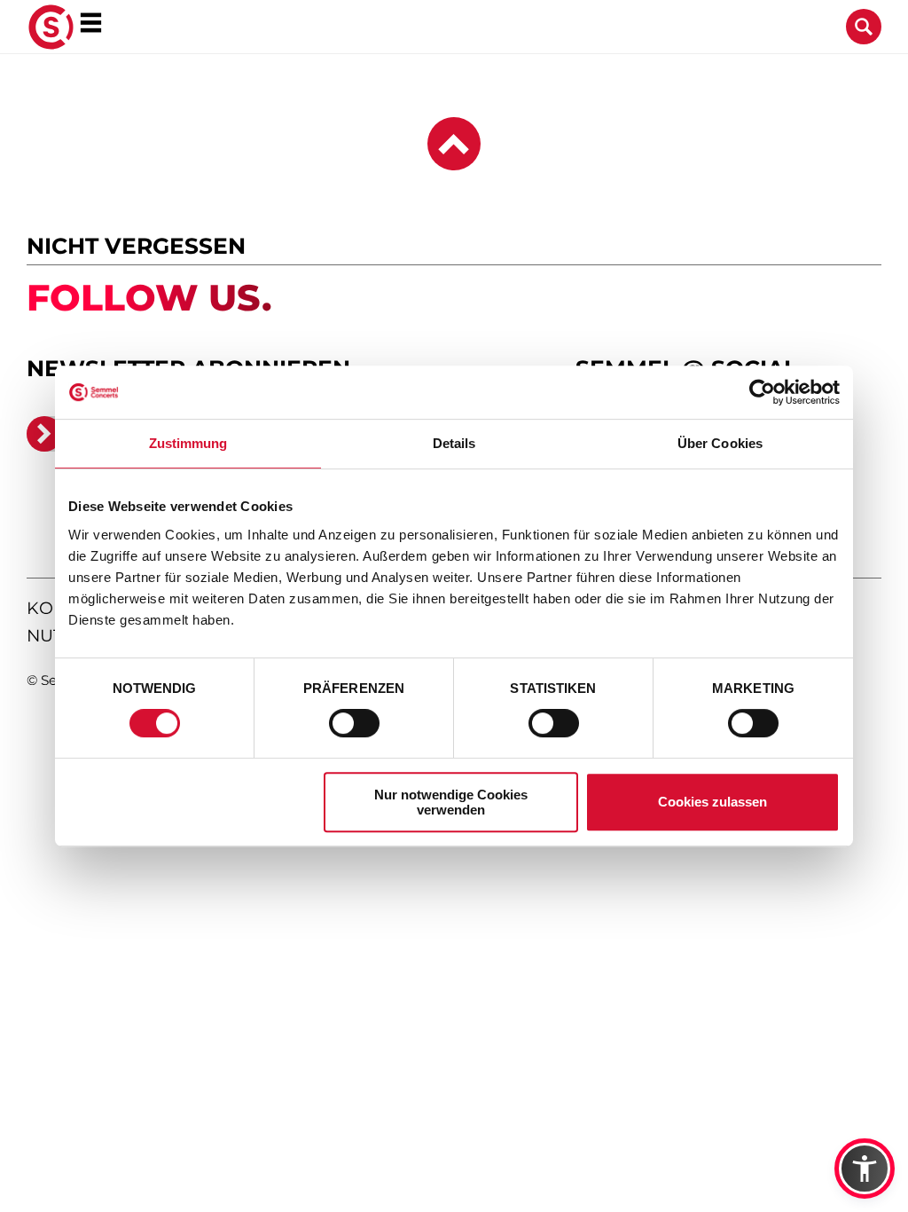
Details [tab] (454, 443)
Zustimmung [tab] (188, 443)
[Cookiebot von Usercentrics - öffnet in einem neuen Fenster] (762, 392)
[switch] (354, 723)
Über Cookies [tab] (720, 443)
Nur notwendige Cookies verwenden (451, 802)
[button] (864, 1168)
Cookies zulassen (712, 801)
